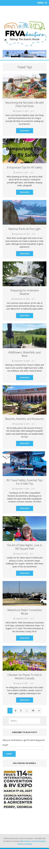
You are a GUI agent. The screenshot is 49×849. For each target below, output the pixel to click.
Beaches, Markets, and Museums (24, 419)
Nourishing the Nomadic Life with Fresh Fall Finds (24, 104)
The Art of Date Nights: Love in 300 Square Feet (24, 546)
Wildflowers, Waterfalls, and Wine (24, 354)
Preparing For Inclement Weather (24, 292)
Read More (24, 131)
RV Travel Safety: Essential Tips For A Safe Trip (24, 481)
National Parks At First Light (24, 229)
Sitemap (28, 844)
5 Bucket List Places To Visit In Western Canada (24, 676)
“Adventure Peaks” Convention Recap (24, 611)
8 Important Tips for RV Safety (24, 167)
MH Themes (26, 841)
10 (33, 710)
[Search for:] (24, 721)
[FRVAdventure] (24, 34)
